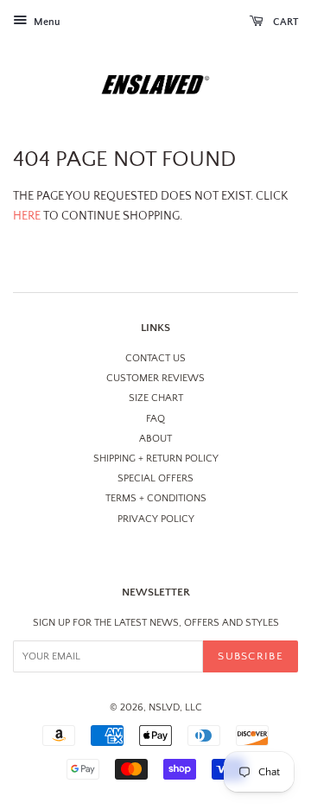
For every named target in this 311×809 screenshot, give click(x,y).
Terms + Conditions (155, 498)
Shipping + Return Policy (156, 458)
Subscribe (250, 656)
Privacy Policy (155, 519)
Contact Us (155, 358)
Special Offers (155, 478)
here (27, 216)
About (155, 438)
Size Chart (156, 398)
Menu (45, 22)
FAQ (155, 418)
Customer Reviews (155, 378)
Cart (284, 22)
